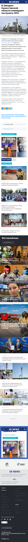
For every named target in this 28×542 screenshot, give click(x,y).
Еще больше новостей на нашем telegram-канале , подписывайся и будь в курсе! (13, 116)
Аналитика (4, 496)
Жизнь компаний (6, 513)
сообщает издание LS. (7, 42)
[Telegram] (11, 108)
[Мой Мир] (7, 108)
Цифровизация (5, 499)
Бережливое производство (19, 500)
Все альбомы (7, 242)
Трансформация (5, 510)
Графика (17, 512)
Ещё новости (12, 418)
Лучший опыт (4, 501)
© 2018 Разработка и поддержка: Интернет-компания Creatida (10, 482)
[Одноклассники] (5, 108)
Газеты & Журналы (20, 493)
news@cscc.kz (5, 538)
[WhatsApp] (9, 108)
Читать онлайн (6, 159)
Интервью (4, 504)
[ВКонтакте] (2, 108)
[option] (8, 464)
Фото (16, 507)
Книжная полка (19, 488)
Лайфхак (17, 490)
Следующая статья (8, 128)
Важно (3, 494)
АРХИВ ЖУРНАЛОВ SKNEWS (8, 134)
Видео (17, 509)
